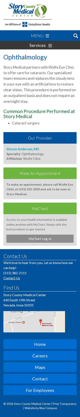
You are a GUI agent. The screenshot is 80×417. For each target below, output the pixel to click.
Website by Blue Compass (41, 408)
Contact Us (11, 278)
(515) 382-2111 (15, 273)
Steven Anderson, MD (22, 149)
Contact (40, 378)
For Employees (40, 390)
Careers (40, 355)
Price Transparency (65, 403)
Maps (40, 367)
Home (40, 344)
